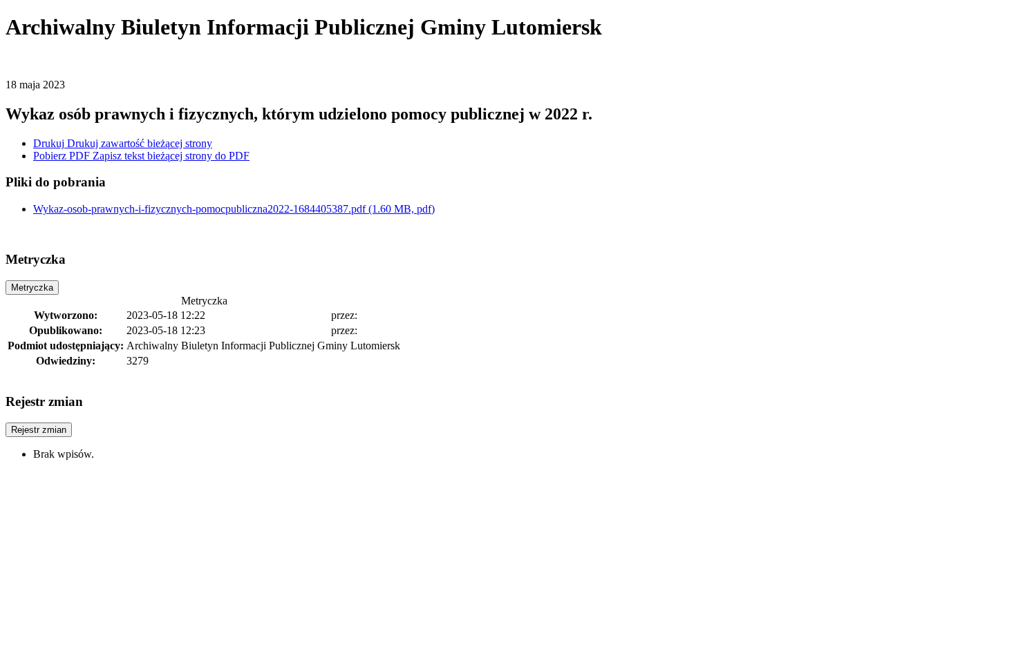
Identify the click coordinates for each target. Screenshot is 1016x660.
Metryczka (32, 287)
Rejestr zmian (38, 430)
